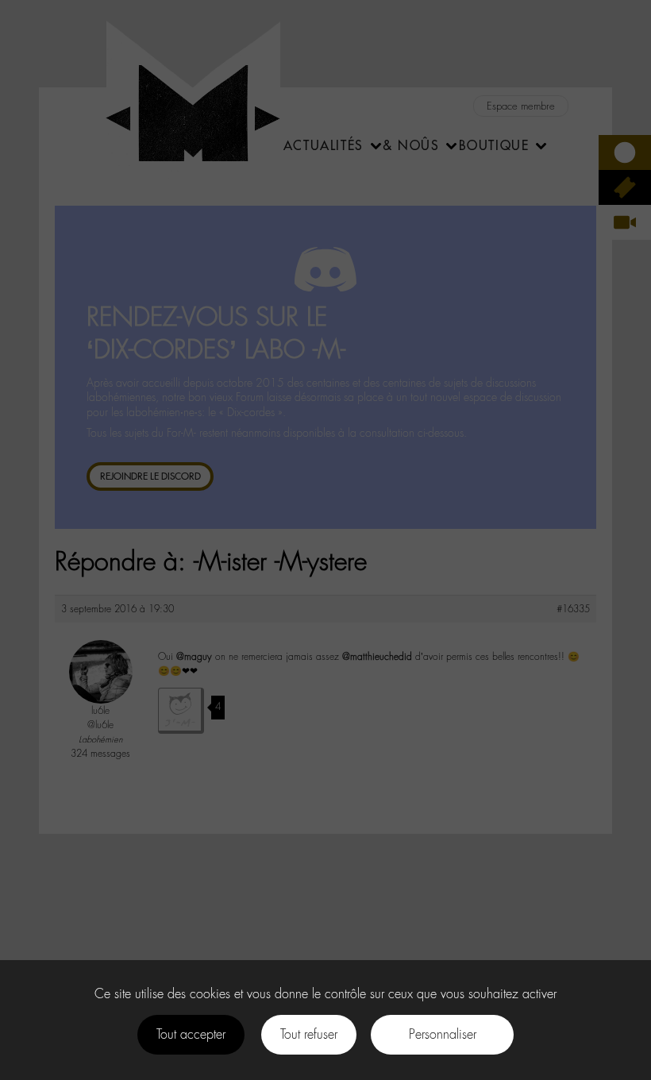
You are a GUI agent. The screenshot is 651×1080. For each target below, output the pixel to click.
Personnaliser (442, 1034)
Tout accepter (190, 1034)
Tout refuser (308, 1034)
